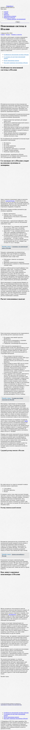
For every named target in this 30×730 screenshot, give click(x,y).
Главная (6, 11)
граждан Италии (10, 201)
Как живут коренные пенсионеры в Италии (16, 718)
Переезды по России (9, 17)
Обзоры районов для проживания (16, 19)
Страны (6, 13)
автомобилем (12, 614)
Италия (8, 34)
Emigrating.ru (9, 6)
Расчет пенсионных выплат (11, 60)
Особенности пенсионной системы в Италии (16, 54)
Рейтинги (6, 14)
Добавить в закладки (16, 34)
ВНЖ (26, 421)
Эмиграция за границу (10, 16)
